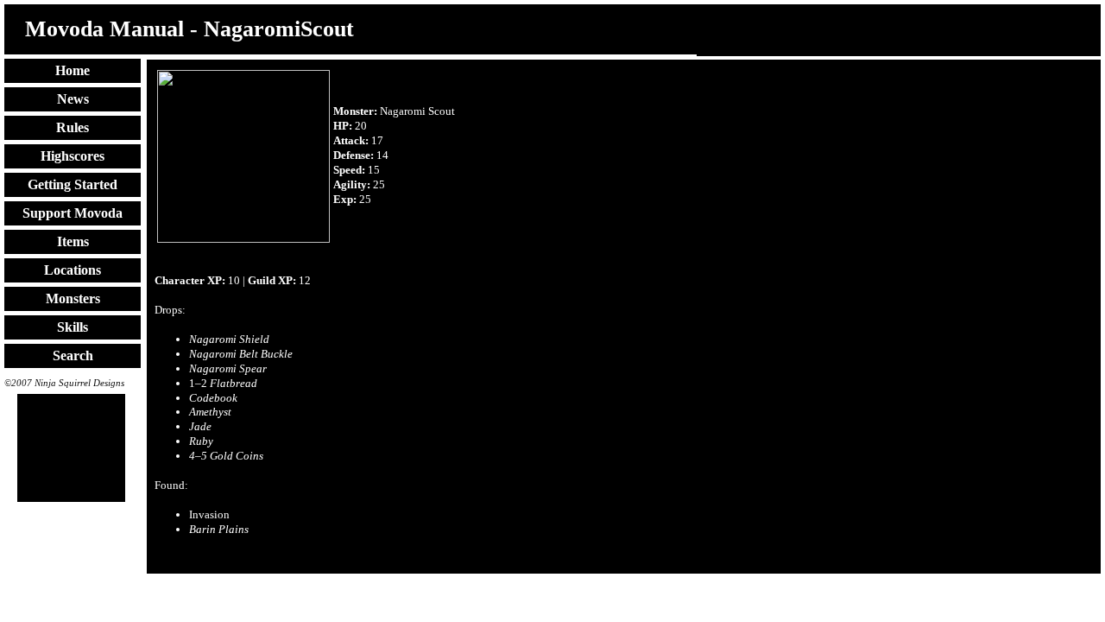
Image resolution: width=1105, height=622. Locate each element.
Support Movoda (72, 213)
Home (72, 70)
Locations (72, 270)
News (73, 99)
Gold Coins (226, 455)
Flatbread (233, 383)
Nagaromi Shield (229, 339)
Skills (72, 327)
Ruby (201, 441)
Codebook (213, 397)
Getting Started (72, 184)
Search (73, 355)
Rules (72, 127)
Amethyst (210, 411)
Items (73, 241)
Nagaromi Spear (228, 368)
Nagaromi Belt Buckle (241, 353)
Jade (200, 426)
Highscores (72, 156)
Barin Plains (219, 529)
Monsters (73, 298)
